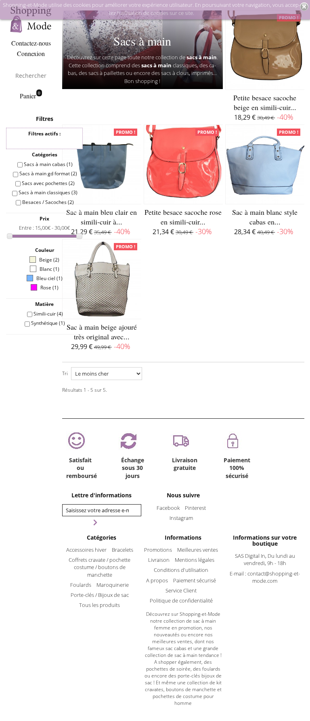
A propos (157, 580)
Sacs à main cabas (48, 164)
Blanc (49, 269)
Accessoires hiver (86, 549)
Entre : (27, 227)
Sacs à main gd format (48, 173)
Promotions (158, 549)
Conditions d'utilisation (181, 569)
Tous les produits (99, 605)
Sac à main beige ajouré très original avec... (102, 331)
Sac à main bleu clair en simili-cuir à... (101, 216)
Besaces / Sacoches (48, 202)
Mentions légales (194, 559)
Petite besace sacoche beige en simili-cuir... (264, 102)
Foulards (80, 584)
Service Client (181, 590)
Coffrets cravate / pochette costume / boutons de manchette (99, 567)
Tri (65, 373)
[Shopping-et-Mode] (31, 19)
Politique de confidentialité (181, 600)
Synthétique (48, 323)
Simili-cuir (48, 313)
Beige (49, 259)
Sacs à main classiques (48, 192)
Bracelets (122, 549)
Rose (49, 287)
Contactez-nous (31, 43)
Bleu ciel (49, 278)
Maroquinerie (112, 584)
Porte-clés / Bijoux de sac (100, 594)
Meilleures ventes (197, 549)
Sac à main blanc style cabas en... (264, 216)
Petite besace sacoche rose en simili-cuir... (183, 216)
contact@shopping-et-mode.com (273, 577)
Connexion (31, 53)
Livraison (159, 559)
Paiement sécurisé (194, 580)
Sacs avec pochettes (48, 183)
